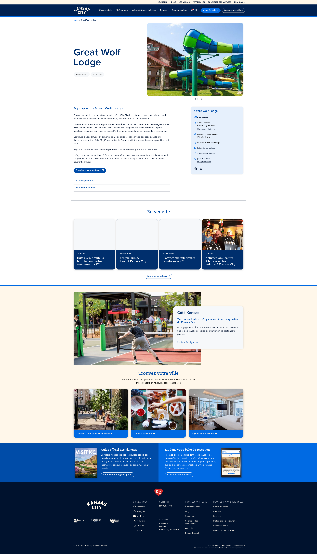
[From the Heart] (158, 492)
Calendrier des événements (191, 522)
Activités (189, 528)
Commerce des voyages (219, 2)
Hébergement (81, 74)
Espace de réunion (86, 188)
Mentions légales (214, 545)
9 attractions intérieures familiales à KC (179, 260)
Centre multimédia (221, 506)
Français (238, 2)
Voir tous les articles (157, 276)
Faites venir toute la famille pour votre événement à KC (90, 261)
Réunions (162, 2)
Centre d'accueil (192, 533)
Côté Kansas (202, 117)
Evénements (122, 10)
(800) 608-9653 (204, 161)
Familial (209, 254)
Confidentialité (238, 545)
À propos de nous (192, 506)
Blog (173, 2)
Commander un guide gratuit (117, 475)
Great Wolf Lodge (88, 19)
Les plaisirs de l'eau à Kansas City (133, 260)
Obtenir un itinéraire (206, 129)
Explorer (164, 10)
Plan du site (226, 545)
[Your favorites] (192, 10)
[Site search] (196, 10)
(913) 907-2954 (203, 158)
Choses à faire (106, 10)
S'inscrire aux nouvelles (179, 475)
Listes (76, 19)
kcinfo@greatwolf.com (206, 148)
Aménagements (84, 181)
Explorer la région (186, 343)
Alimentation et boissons (144, 10)
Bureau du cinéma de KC (224, 530)
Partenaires (199, 2)
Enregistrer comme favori (88, 170)
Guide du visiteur (210, 10)
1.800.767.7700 (165, 505)
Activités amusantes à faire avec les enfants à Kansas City (220, 261)
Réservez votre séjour (233, 10)
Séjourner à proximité (203, 434)
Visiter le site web (204, 153)
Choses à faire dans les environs (93, 434)
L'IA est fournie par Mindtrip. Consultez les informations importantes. (218, 548)
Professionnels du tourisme (225, 520)
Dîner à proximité (143, 434)
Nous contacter (191, 516)
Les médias (184, 2)
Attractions (97, 74)
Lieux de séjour (179, 10)
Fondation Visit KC (221, 525)
